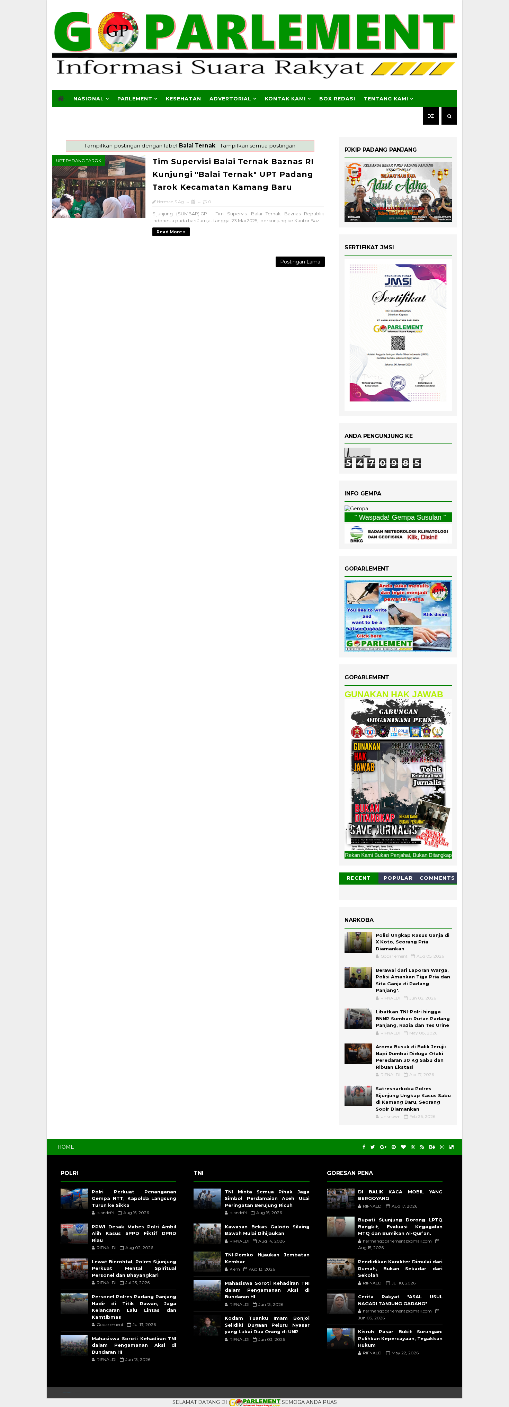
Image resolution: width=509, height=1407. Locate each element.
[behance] (432, 1147)
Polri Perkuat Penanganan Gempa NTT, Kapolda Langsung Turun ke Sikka (134, 1198)
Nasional (88, 99)
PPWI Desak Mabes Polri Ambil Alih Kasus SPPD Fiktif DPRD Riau (134, 1233)
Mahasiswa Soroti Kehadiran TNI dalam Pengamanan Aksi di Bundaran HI (134, 1345)
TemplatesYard (66, 1392)
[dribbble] (413, 1147)
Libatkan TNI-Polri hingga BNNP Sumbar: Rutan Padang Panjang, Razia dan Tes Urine (413, 1018)
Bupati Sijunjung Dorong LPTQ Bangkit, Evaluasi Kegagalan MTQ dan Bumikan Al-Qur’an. (400, 1226)
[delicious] (451, 1147)
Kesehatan (183, 99)
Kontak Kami (285, 99)
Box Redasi (337, 99)
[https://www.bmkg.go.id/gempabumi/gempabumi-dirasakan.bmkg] (398, 533)
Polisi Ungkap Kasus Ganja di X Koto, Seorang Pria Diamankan (412, 941)
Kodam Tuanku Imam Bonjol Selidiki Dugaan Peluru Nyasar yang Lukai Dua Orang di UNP (267, 1324)
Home (65, 1147)
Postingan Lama (300, 262)
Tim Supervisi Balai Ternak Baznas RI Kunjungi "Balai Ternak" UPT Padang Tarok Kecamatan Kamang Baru (233, 174)
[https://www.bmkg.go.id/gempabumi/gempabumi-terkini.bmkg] (356, 508)
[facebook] (364, 1147)
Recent (359, 878)
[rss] (422, 1147)
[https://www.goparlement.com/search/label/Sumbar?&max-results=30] (398, 775)
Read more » (171, 231)
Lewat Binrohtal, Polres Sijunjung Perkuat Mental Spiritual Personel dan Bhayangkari (134, 1268)
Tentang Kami (386, 99)
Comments (437, 878)
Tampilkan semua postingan (257, 145)
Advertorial (230, 99)
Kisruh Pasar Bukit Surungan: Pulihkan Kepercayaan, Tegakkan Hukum (400, 1338)
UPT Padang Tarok (78, 160)
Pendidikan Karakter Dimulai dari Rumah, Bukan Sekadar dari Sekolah (400, 1268)
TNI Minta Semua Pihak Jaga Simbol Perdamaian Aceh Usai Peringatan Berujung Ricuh (267, 1198)
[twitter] (373, 1147)
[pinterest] (394, 1147)
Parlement (134, 99)
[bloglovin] (403, 1147)
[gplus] (383, 1147)
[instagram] (442, 1147)
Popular (398, 878)
